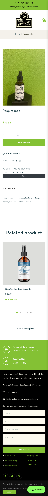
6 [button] (31, 312)
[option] (24, 278)
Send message (24, 449)
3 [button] (22, 312)
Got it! (9, 492)
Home (17, 34)
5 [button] (28, 312)
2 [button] (19, 312)
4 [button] (25, 312)
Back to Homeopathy (25, 329)
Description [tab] (9, 189)
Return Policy (11, 466)
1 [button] (17, 312)
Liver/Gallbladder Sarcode (18, 289)
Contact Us (10, 455)
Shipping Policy (33, 455)
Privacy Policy (11, 461)
